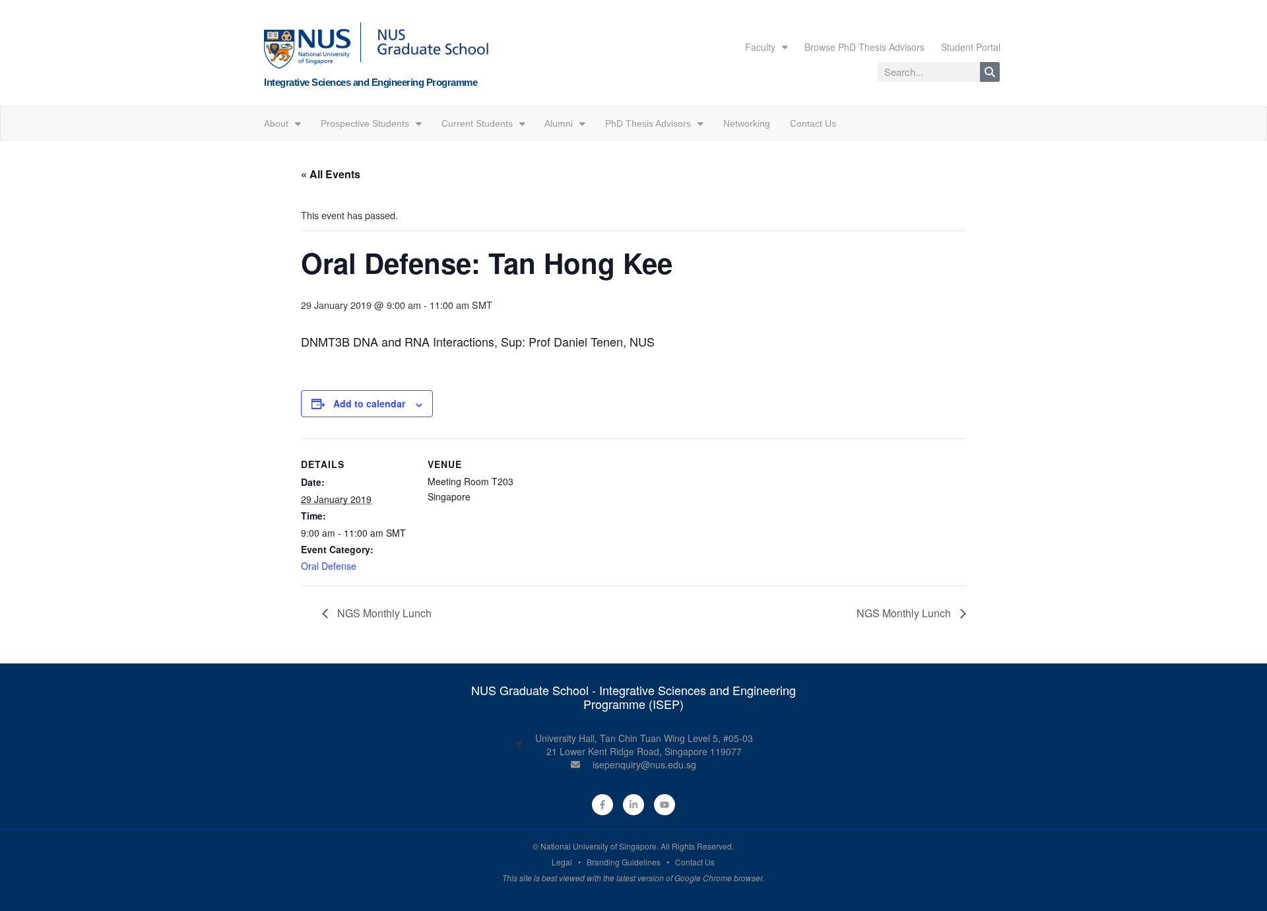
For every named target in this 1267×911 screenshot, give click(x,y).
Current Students (477, 123)
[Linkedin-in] (633, 804)
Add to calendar (369, 403)
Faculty (760, 46)
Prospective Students (365, 123)
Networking (746, 123)
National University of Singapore (598, 846)
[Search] (990, 72)
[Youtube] (664, 804)
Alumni (558, 123)
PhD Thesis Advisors (648, 123)
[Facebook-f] (602, 804)
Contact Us (813, 123)
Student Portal (970, 46)
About (276, 123)
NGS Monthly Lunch (383, 613)
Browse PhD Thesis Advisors (864, 46)
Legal (562, 861)
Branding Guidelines (624, 861)
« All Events (330, 174)
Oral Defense (328, 565)
